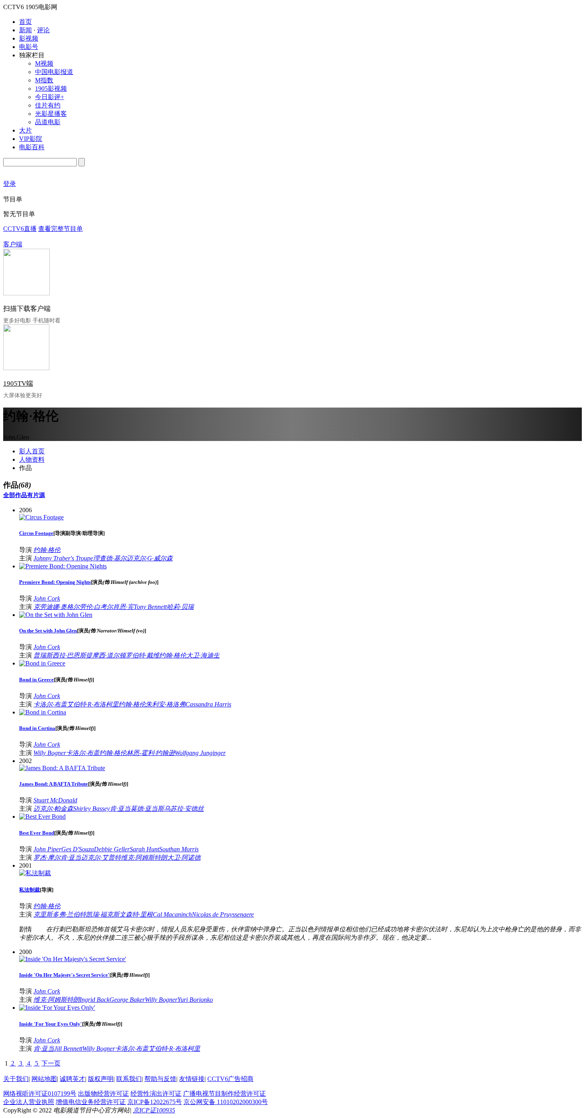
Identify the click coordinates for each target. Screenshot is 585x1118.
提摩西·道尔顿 (106, 655)
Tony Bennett (150, 606)
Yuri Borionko (195, 999)
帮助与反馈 (160, 1078)
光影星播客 (51, 113)
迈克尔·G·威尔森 (150, 558)
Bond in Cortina (37, 728)
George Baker (127, 999)
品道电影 (47, 122)
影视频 (28, 38)
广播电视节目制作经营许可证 (224, 1093)
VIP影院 (30, 138)
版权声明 (100, 1078)
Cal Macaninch (172, 914)
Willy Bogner (49, 752)
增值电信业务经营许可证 (91, 1101)
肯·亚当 (120, 808)
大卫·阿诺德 (184, 857)
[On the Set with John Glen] (55, 614)
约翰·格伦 (46, 549)
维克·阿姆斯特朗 (144, 857)
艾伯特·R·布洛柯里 (93, 704)
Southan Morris (179, 849)
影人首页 (32, 451)
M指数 (44, 80)
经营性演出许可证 (156, 1093)
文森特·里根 (136, 914)
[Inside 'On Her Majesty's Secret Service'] (72, 959)
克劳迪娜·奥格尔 (56, 606)
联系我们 (129, 1078)
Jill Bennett (68, 1048)
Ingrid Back (94, 999)
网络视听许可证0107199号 (39, 1093)
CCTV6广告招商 (230, 1078)
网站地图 (44, 1078)
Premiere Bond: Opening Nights (55, 582)
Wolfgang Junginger (200, 752)
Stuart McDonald (55, 800)
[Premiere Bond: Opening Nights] (63, 566)
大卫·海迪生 (203, 655)
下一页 (50, 1063)
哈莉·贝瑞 (180, 606)
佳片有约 (47, 105)
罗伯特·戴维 (142, 655)
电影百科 (32, 147)
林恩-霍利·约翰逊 (151, 752)
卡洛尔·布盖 (50, 704)
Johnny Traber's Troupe (63, 558)
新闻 (25, 30)
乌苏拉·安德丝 (184, 808)
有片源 (36, 495)
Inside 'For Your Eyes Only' (50, 1024)
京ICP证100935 (154, 1110)
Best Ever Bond (36, 833)
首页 (25, 21)
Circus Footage (36, 533)
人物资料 (32, 459)
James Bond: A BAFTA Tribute (53, 784)
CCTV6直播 (20, 228)
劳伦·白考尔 (96, 606)
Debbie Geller (112, 849)
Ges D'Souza (77, 849)
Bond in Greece (36, 680)
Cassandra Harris (208, 704)
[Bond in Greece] (42, 663)
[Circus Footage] (41, 517)
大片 (25, 130)
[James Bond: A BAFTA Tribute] (62, 768)
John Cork (46, 598)
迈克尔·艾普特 (101, 857)
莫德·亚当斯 (147, 808)
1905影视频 (51, 88)
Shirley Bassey (91, 808)
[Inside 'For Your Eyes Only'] (57, 1007)
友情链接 (192, 1078)
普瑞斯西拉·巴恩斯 (59, 655)
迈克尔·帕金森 (53, 808)
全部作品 (15, 495)
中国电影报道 (54, 71)
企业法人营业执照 (28, 1101)
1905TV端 (18, 383)
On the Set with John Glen (48, 631)
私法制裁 (29, 890)
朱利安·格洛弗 (165, 704)
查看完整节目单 (60, 228)
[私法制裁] (35, 873)
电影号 (28, 46)
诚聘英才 (72, 1078)
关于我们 (16, 1078)
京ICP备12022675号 (154, 1101)
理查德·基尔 (110, 558)
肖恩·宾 (123, 606)
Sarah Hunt (144, 849)
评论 (43, 30)
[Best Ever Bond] (42, 816)
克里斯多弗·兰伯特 (59, 914)
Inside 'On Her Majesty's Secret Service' (64, 975)
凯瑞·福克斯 (102, 914)
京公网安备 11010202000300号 (225, 1101)
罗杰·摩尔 (46, 857)
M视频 (44, 63)
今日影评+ (49, 97)
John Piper (47, 849)
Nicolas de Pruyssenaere (223, 914)
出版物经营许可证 (103, 1093)
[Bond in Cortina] (42, 712)
